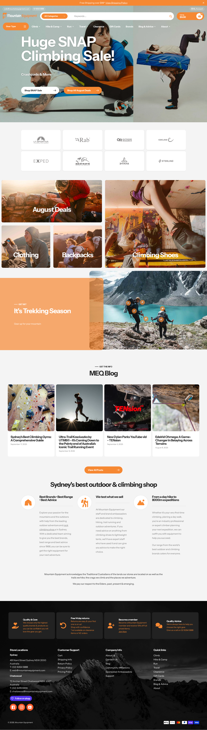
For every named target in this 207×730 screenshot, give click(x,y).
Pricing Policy (65, 671)
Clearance (158, 671)
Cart (60, 655)
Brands (157, 680)
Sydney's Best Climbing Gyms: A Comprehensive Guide (31, 438)
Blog (108, 663)
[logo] (41, 140)
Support (110, 675)
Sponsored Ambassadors (119, 671)
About (156, 688)
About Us (110, 655)
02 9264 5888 (38, 9)
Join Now (123, 631)
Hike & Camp (160, 659)
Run (155, 663)
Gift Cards (158, 675)
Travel (156, 667)
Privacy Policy (65, 667)
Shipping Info (65, 659)
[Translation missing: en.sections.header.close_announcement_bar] (203, 2)
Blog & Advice (160, 684)
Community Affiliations (118, 667)
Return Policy (65, 663)
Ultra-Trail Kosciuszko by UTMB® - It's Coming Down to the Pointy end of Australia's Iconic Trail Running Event (79, 442)
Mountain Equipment (24, 722)
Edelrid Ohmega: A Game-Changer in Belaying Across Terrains (173, 440)
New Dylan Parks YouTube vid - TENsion (127, 438)
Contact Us (111, 659)
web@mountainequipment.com (16, 9)
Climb (156, 655)
